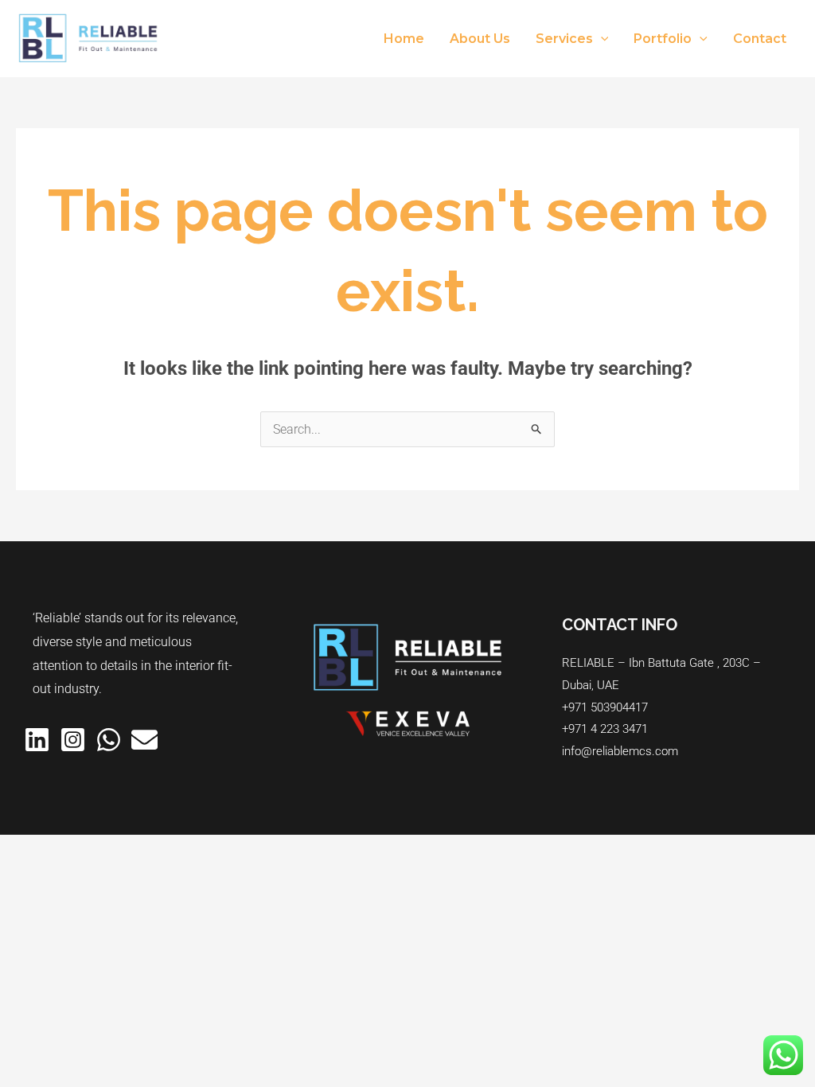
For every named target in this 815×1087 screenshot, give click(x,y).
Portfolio (663, 38)
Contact (759, 38)
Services (564, 38)
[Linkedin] (37, 740)
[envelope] (144, 740)
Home (404, 38)
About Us (480, 38)
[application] (601, 39)
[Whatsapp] (109, 740)
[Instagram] (73, 740)
